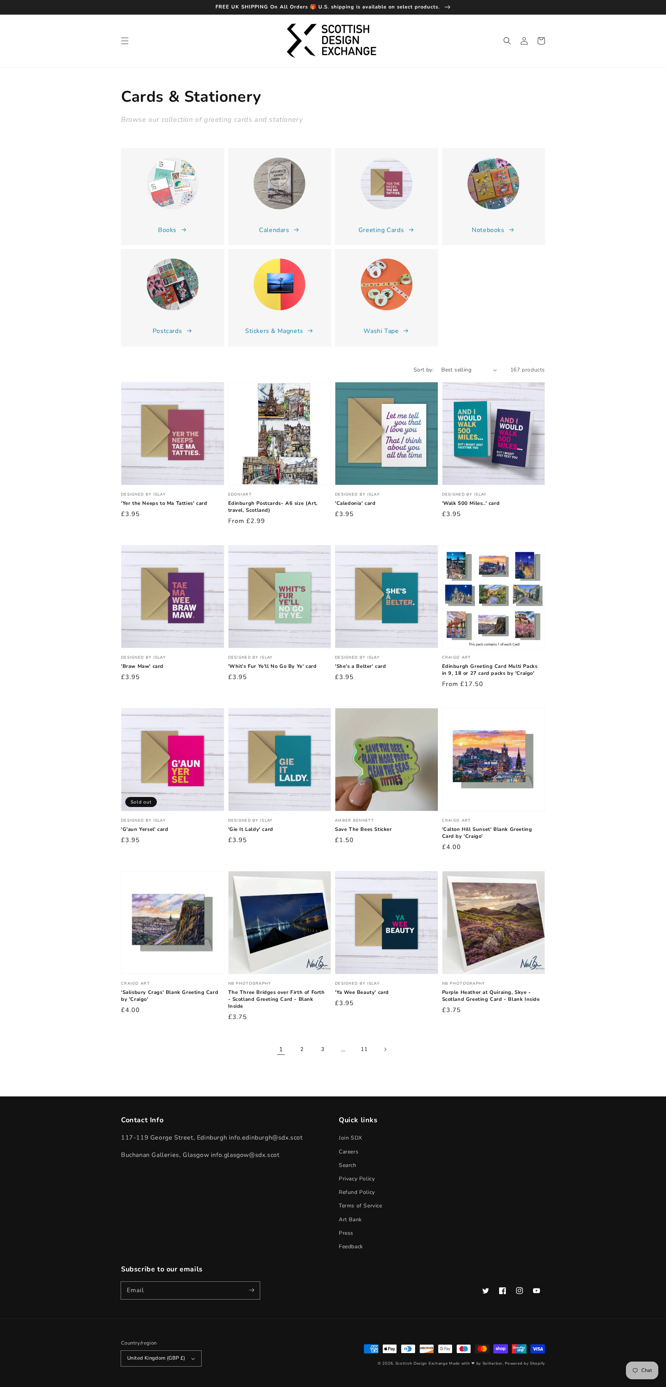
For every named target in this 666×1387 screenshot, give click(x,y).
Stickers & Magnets (274, 331)
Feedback (351, 1246)
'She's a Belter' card (360, 666)
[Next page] (385, 1049)
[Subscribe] (251, 1290)
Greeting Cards (381, 230)
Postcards (167, 331)
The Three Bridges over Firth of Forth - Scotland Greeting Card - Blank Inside (276, 999)
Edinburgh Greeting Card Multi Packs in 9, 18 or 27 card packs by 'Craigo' (490, 670)
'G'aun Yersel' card (144, 829)
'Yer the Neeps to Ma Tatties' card (164, 503)
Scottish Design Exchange (421, 1363)
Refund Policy (357, 1192)
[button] (124, 40)
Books (167, 230)
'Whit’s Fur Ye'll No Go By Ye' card (272, 666)
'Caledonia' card (355, 503)
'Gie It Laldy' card (250, 829)
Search (348, 1165)
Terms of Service (360, 1205)
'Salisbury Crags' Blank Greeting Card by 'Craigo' (169, 996)
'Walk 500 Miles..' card (471, 503)
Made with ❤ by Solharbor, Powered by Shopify (497, 1363)
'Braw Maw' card (142, 666)
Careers (348, 1151)
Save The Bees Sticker (363, 829)
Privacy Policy (357, 1178)
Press (346, 1233)
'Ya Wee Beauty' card (362, 992)
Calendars (274, 230)
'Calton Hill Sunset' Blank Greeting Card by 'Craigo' (487, 833)
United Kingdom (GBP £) (156, 1358)
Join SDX (350, 1138)
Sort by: (424, 369)
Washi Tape (381, 331)
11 (364, 1049)
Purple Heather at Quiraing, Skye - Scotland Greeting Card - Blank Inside (491, 996)
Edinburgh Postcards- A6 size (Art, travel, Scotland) (273, 507)
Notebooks (488, 230)
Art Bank (350, 1219)
